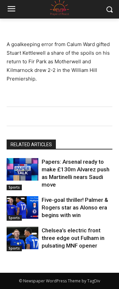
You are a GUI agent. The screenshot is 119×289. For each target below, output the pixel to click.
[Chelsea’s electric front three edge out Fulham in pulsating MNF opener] (22, 238)
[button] (109, 9)
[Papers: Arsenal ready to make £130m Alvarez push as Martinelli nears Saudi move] (22, 169)
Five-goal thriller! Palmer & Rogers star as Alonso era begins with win (75, 207)
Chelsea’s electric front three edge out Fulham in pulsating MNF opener (73, 238)
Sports (14, 187)
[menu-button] (11, 10)
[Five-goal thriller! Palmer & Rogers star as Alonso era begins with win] (22, 207)
